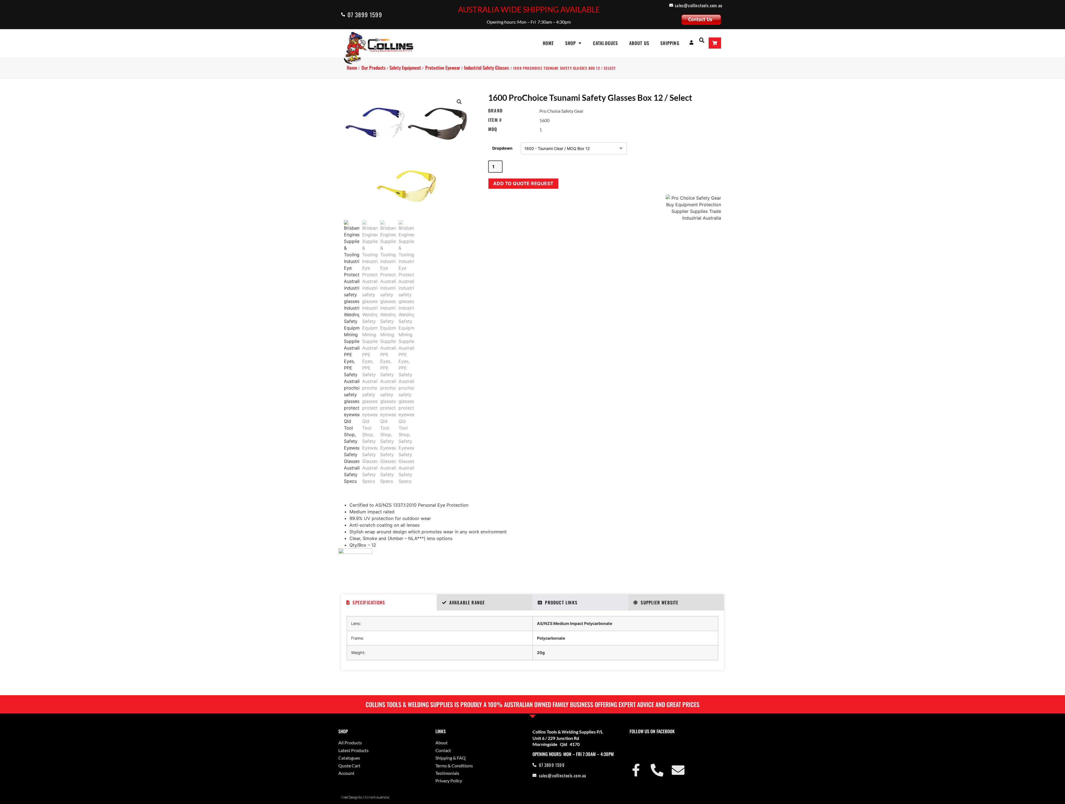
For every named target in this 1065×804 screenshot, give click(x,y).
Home (548, 43)
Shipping (669, 43)
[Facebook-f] (636, 770)
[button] (701, 39)
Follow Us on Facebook (652, 731)
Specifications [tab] (369, 602)
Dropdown (502, 148)
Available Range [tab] (467, 602)
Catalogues (605, 43)
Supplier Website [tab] (659, 602)
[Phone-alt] (657, 770)
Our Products (373, 67)
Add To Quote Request (523, 183)
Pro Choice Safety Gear (561, 111)
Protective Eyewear (442, 67)
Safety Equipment (405, 67)
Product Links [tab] (561, 602)
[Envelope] (678, 770)
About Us (639, 43)
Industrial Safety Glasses (486, 67)
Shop (570, 43)
